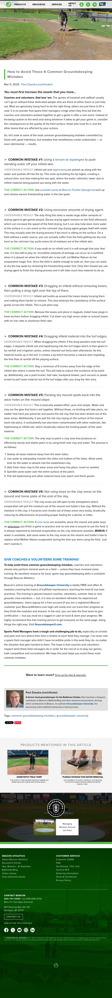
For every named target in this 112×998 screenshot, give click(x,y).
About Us (72, 4)
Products (20, 4)
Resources (39, 4)
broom (60, 160)
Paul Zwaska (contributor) (36, 84)
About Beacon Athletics (15, 859)
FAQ (58, 863)
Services (57, 4)
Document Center (11, 863)
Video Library (9, 873)
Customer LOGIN (65, 859)
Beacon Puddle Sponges (77, 190)
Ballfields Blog (10, 869)
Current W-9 (62, 869)
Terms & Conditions (66, 876)
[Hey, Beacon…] (102, 4)
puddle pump (50, 190)
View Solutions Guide (13, 876)
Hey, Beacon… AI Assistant (16, 866)
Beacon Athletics (13, 856)
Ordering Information (67, 873)
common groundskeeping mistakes (33, 715)
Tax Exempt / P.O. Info (68, 866)
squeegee (76, 160)
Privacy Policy (63, 880)
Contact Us (13, 916)
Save (18, 723)
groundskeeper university (72, 715)
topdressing (59, 169)
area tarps (43, 522)
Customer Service (68, 856)
